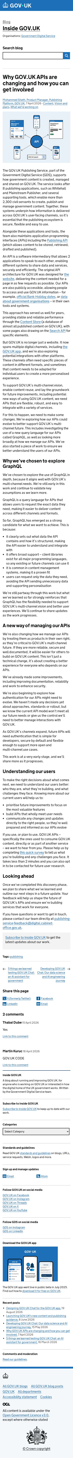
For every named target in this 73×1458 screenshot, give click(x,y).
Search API (58, 331)
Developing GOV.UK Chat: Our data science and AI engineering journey (51, 974)
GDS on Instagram (14, 1227)
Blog (6, 22)
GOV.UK (9, 1391)
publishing (16, 956)
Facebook (47, 998)
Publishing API (57, 240)
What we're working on (24, 107)
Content (48, 103)
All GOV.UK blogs (15, 1386)
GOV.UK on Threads (15, 1202)
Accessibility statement (20, 1397)
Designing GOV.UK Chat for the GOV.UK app (33, 1308)
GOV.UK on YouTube (15, 1210)
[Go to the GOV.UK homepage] (17, 5)
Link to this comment (15, 1036)
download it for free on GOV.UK (41, 1291)
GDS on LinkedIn (13, 1231)
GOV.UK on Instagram (16, 1199)
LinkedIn (12, 1004)
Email (44, 1004)
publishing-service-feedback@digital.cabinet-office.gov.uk (36, 923)
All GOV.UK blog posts (47, 1386)
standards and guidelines (35, 1153)
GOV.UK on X (11, 1206)
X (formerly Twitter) (18, 998)
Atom (44, 1176)
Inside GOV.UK (21, 28)
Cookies (46, 1397)
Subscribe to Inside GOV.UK (25, 937)
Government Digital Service (38, 36)
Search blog (13, 48)
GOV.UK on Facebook (16, 1195)
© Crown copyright (36, 1449)
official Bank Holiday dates (36, 297)
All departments (29, 1391)
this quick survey (32, 852)
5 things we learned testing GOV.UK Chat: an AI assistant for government (21, 974)
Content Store (30, 322)
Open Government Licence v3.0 (25, 1415)
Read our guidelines (15, 1359)
